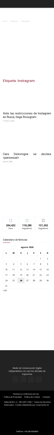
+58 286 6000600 (31, 431)
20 (27, 275)
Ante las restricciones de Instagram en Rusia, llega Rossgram (27, 115)
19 (21, 275)
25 (13, 280)
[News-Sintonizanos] (24, 209)
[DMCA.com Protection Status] (27, 427)
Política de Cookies (32, 397)
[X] (31, 379)
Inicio (5, 21)
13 (27, 269)
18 (13, 275)
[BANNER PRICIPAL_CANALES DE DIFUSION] (27, 13)
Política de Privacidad (13, 397)
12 (21, 269)
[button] (5, 4)
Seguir (27, 219)
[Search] (50, 4)
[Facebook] (15, 379)
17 (6, 275)
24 (6, 280)
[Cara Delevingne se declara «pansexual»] (27, 138)
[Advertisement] (27, 51)
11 (13, 269)
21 (34, 275)
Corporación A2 (42, 405)
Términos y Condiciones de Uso (26, 394)
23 (47, 275)
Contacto (46, 397)
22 (40, 275)
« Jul (5, 290)
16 (47, 269)
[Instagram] (23, 379)
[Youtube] (39, 379)
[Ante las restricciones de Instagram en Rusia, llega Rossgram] (27, 98)
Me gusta (10, 219)
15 (40, 269)
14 (34, 269)
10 (6, 269)
